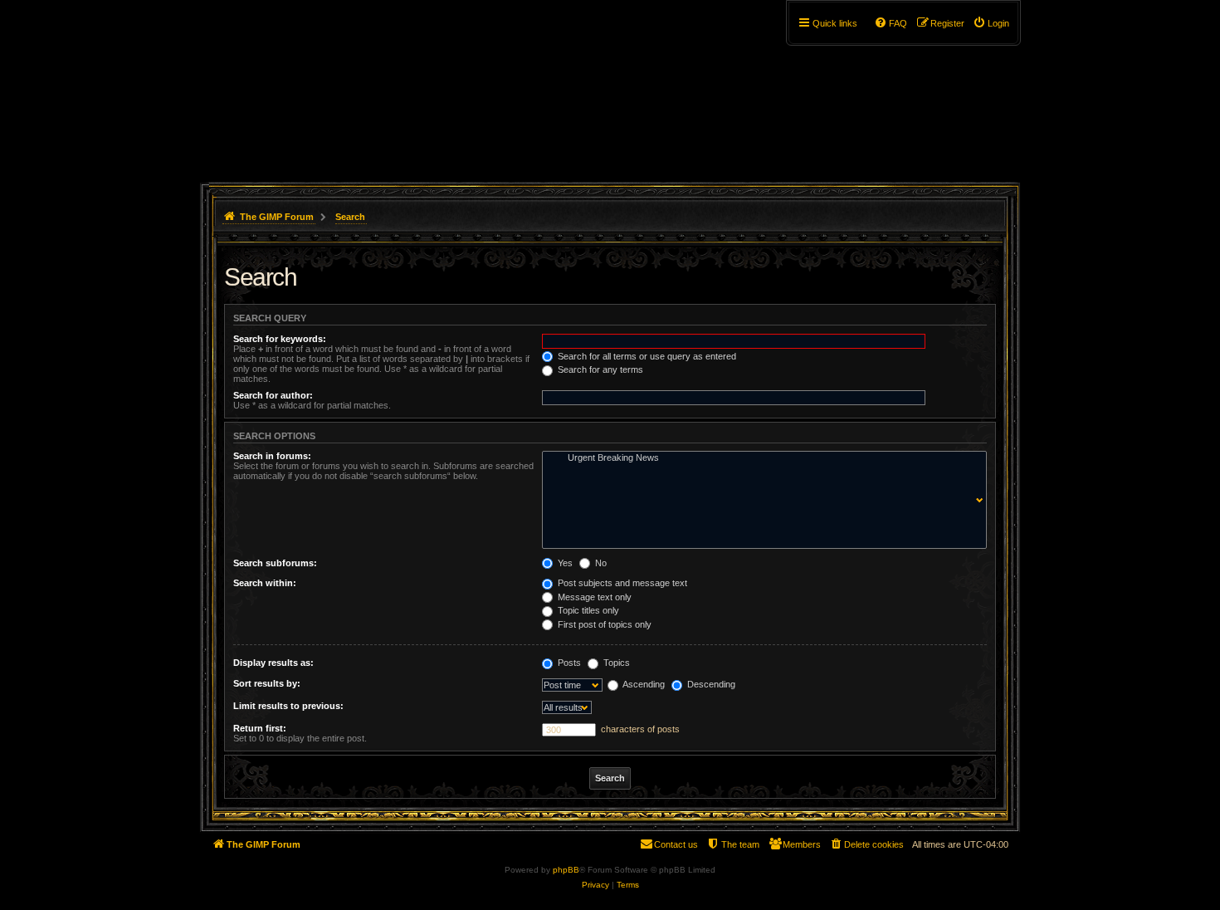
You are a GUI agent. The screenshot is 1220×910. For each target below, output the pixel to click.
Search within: (264, 583)
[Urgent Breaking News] (761, 458)
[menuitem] (991, 23)
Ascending (643, 684)
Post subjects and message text (621, 583)
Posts (568, 663)
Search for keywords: (279, 339)
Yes (564, 563)
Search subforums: (275, 563)
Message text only (593, 597)
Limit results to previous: (288, 706)
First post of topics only (603, 624)
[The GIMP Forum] (341, 87)
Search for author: (273, 395)
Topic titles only (587, 610)
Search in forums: (272, 456)
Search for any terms (599, 369)
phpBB (566, 869)
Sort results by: (266, 683)
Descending (710, 684)
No (600, 563)
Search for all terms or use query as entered (645, 356)
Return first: (259, 728)
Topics (615, 663)
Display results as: (273, 663)
